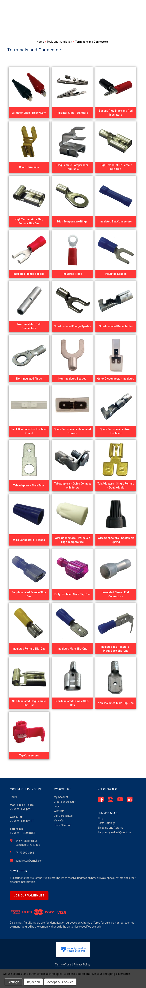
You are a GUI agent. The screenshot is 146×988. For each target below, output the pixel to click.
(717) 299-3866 (25, 852)
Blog (100, 818)
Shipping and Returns (110, 827)
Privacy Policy (82, 964)
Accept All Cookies (60, 982)
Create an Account (65, 801)
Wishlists (59, 811)
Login (57, 806)
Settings (13, 982)
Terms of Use (63, 964)
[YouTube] (119, 799)
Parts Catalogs (106, 822)
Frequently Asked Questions (114, 832)
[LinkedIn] (128, 799)
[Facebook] (99, 799)
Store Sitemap (62, 825)
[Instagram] (109, 799)
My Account (61, 797)
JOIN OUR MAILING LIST (29, 895)
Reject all (33, 982)
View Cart (59, 820)
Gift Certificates (63, 815)
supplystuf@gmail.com (29, 860)
